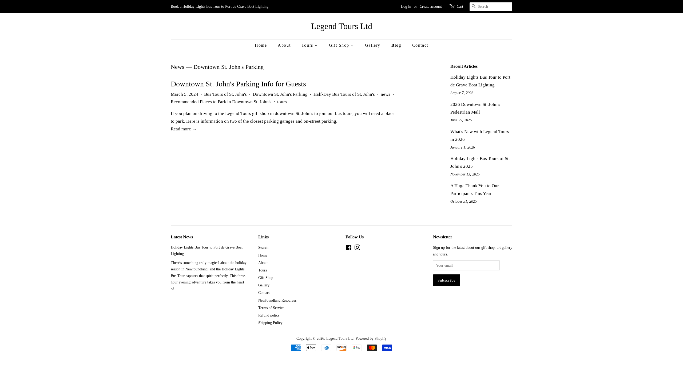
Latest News (182, 237)
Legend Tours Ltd (341, 26)
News (177, 66)
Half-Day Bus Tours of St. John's (344, 94)
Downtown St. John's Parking (280, 94)
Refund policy (269, 315)
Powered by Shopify (371, 338)
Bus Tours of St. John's (225, 94)
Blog (396, 45)
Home (261, 45)
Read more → (184, 128)
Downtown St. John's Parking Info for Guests (238, 84)
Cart (460, 7)
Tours (308, 45)
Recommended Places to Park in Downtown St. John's (221, 101)
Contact (420, 45)
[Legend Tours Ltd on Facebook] (349, 248)
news (385, 94)
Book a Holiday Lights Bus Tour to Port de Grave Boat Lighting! (220, 7)
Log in (406, 7)
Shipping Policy (270, 323)
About (284, 45)
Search (263, 247)
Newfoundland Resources (277, 300)
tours (282, 101)
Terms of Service (271, 308)
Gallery (372, 45)
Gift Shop (340, 45)
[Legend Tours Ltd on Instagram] (357, 248)
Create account (431, 7)
